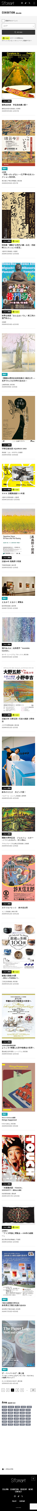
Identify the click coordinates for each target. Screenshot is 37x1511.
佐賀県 (22, 1424)
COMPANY (22, 1501)
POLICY (14, 1501)
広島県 (4, 1424)
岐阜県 (4, 1421)
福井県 (16, 1418)
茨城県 (29, 1407)
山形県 (16, 1415)
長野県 (28, 1418)
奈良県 (28, 1409)
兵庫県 (4, 1412)
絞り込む (20, 32)
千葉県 (17, 1407)
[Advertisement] (18, 1443)
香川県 (10, 1424)
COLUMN (5, 1489)
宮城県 (10, 1415)
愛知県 (16, 1421)
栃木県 (4, 1409)
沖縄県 (28, 1424)
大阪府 (22, 1409)
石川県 (10, 1418)
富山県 (4, 1418)
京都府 (16, 1409)
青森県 (28, 1412)
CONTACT (18, 1491)
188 (33, 1390)
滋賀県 (10, 1412)
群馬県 (10, 1409)
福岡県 (16, 1424)
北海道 (22, 1412)
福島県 (22, 1415)
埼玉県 (23, 1407)
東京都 (4, 1407)
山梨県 (22, 1418)
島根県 (28, 1421)
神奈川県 (11, 1407)
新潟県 (28, 1415)
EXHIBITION (14, 1489)
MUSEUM (23, 1489)
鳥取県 (22, 1421)
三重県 (16, 1412)
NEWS (31, 1489)
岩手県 (4, 1415)
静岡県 (10, 1421)
